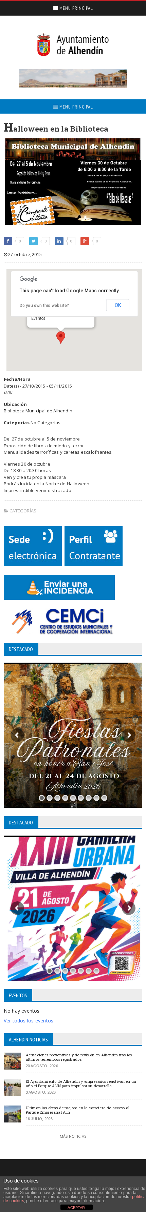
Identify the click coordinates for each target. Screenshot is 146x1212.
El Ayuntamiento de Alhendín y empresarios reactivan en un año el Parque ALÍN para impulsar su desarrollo (81, 1083)
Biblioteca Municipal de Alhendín (38, 411)
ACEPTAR (76, 1208)
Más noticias (73, 1136)
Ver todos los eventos (28, 1020)
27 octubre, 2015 (24, 254)
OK (118, 305)
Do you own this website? (44, 305)
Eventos (38, 318)
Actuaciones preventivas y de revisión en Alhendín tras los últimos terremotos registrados (79, 1057)
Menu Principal (75, 8)
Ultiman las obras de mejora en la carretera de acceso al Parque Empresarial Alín (77, 1110)
